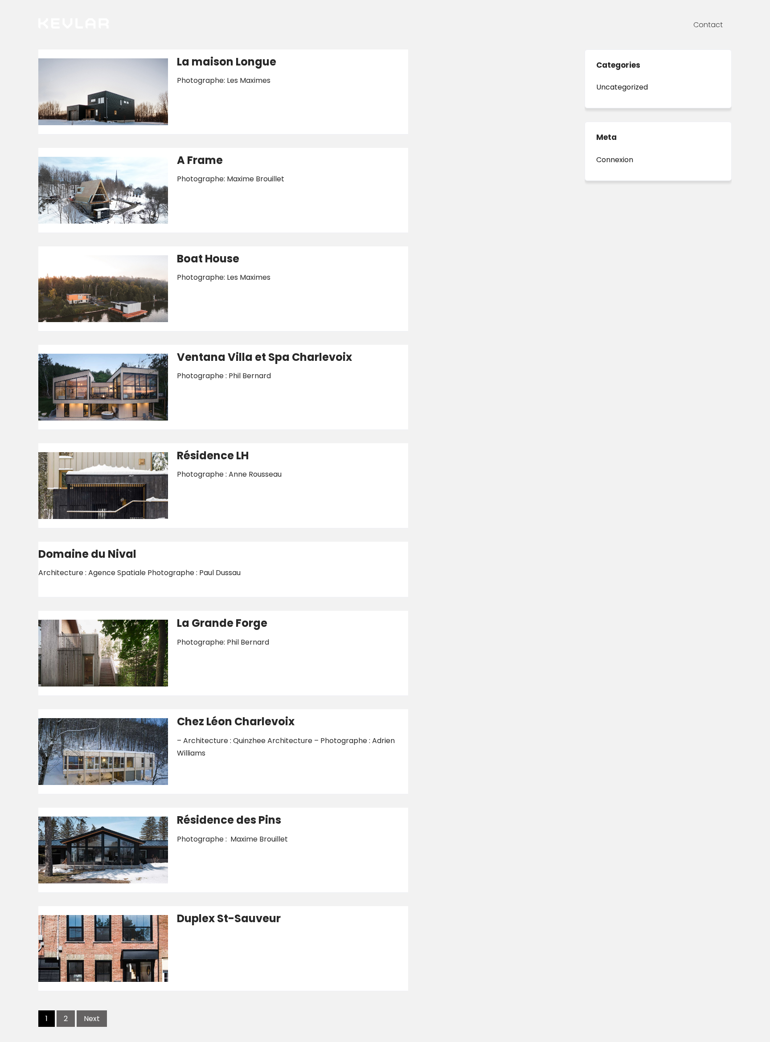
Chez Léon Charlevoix (236, 721)
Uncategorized (622, 87)
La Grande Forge (222, 623)
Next (92, 1018)
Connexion (614, 160)
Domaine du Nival (87, 554)
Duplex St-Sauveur (229, 918)
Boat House (208, 258)
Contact (708, 25)
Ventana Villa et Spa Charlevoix (264, 357)
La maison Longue (226, 61)
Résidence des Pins (229, 820)
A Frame (200, 160)
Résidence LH (213, 455)
